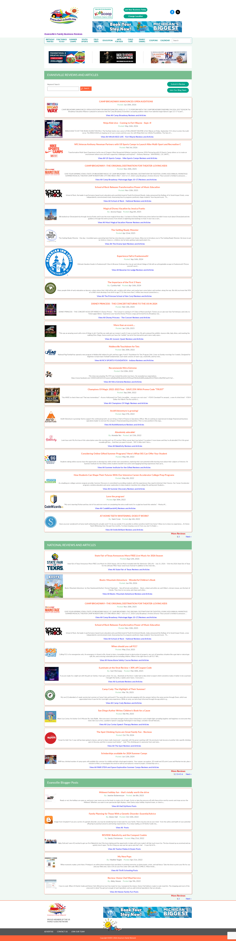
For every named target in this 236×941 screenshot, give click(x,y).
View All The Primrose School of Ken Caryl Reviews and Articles (124, 296)
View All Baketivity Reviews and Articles (125, 446)
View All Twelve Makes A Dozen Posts (124, 849)
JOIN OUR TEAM (78, 932)
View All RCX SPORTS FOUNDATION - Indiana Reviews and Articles (124, 360)
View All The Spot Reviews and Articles (124, 746)
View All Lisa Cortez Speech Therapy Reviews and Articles (124, 725)
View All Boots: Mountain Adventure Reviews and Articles (127, 594)
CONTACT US (62, 932)
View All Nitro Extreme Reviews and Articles (123, 382)
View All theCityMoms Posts (124, 806)
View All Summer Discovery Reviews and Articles (124, 489)
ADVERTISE (48, 932)
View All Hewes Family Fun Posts (124, 892)
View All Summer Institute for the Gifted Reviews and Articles (124, 468)
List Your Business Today (135, 10)
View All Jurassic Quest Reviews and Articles (124, 339)
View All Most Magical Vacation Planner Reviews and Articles (124, 222)
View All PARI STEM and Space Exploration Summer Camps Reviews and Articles (124, 767)
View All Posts (122, 828)
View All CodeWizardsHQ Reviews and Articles (115, 508)
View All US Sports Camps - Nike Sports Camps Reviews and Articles (127, 158)
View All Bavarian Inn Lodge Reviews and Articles (133, 270)
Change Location (135, 16)
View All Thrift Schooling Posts (124, 870)
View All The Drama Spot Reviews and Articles (125, 244)
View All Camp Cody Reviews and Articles (124, 703)
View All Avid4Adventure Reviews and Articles (124, 425)
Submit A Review (178, 84)
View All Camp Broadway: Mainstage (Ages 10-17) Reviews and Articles (126, 180)
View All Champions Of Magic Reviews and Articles (126, 403)
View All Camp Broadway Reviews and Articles (126, 115)
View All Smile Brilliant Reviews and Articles (124, 530)
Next (188, 537)
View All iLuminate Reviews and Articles (125, 682)
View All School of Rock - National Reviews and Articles (127, 201)
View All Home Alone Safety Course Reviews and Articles (124, 660)
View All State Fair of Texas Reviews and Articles (129, 570)
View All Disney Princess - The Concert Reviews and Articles (124, 318)
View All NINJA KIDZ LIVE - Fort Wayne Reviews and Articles (127, 137)
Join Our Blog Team (178, 90)
